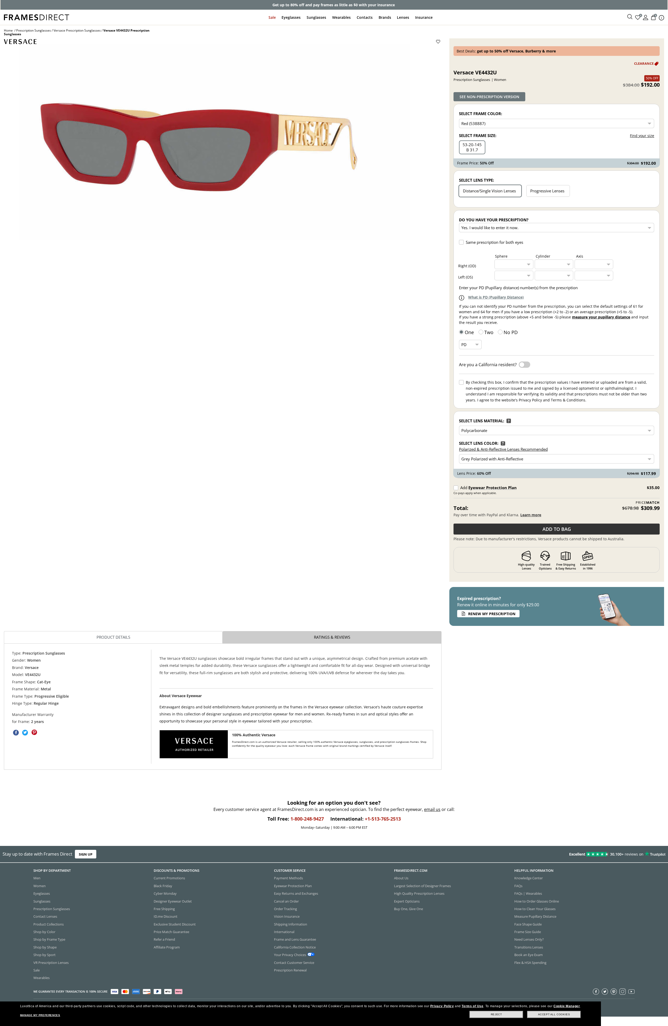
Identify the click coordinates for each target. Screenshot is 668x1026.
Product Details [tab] (113, 637)
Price (648, 502)
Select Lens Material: (481, 420)
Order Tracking (285, 908)
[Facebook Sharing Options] (16, 732)
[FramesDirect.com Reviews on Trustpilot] (527, 854)
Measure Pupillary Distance (535, 916)
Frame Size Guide (527, 931)
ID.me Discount (165, 916)
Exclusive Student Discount (175, 924)
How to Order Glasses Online (536, 901)
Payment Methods (288, 878)
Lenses (403, 17)
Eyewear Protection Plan (492, 487)
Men (36, 878)
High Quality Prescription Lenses (419, 893)
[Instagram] (622, 991)
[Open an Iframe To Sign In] (645, 17)
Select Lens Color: (478, 443)
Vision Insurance (287, 916)
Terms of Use (472, 1006)
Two (488, 332)
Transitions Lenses (528, 947)
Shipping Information (290, 924)
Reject (496, 1014)
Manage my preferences (40, 1015)
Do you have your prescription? (493, 219)
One (469, 332)
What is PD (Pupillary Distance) (496, 297)
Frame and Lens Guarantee (295, 939)
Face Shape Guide (528, 924)
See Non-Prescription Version (489, 96)
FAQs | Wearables (528, 893)
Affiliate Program (167, 947)
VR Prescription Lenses (51, 962)
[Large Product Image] (214, 142)
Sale (272, 17)
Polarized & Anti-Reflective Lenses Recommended (503, 449)
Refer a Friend (164, 939)
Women (39, 885)
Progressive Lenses (547, 190)
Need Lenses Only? (529, 939)
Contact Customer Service (294, 962)
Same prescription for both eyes (494, 242)
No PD (511, 332)
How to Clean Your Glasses (535, 908)
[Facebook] (596, 991)
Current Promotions (169, 878)
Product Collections (48, 924)
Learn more (530, 514)
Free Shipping (164, 908)
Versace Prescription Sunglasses (77, 30)
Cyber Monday (165, 893)
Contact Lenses (45, 916)
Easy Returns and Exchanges (296, 893)
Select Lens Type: (476, 180)
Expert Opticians (407, 901)
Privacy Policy (442, 1006)
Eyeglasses (291, 17)
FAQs (518, 885)
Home (8, 30)
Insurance (424, 17)
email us (432, 809)
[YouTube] (631, 991)
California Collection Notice (295, 947)
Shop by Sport (44, 954)
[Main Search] (630, 17)
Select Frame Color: (480, 113)
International (284, 931)
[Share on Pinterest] (34, 732)
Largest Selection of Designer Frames (422, 885)
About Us (401, 878)
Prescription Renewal (290, 970)
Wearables (341, 17)
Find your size (642, 135)
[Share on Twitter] (25, 732)
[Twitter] (605, 991)
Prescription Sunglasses (33, 30)
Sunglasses (316, 17)
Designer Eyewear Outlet (173, 901)
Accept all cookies (554, 1014)
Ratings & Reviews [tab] (332, 637)
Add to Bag (556, 529)
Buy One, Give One (408, 908)
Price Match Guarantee (171, 931)
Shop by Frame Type (49, 939)
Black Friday (163, 885)
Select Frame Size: (477, 135)
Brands (385, 17)
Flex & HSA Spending (530, 962)
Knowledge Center (528, 878)
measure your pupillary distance (601, 317)
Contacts (365, 17)
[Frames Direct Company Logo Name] (36, 16)
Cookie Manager (566, 1006)
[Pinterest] (614, 991)
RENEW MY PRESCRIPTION (491, 613)
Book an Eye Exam (528, 954)
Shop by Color (44, 931)
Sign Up (85, 854)
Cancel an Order (286, 901)
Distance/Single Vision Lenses (489, 190)
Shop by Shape (45, 947)
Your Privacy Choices (290, 954)
